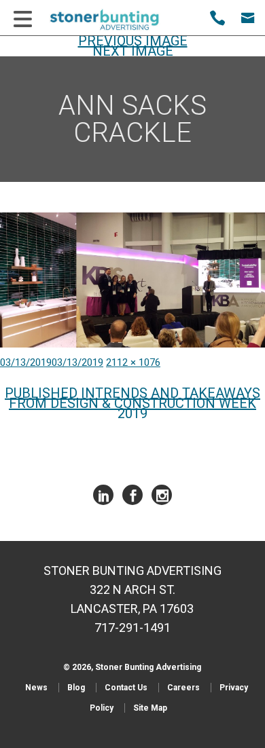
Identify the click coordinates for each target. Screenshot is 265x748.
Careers (183, 687)
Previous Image (133, 41)
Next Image (132, 51)
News (36, 687)
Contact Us (126, 687)
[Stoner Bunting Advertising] (113, 19)
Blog (76, 687)
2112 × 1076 (133, 362)
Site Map (150, 708)
